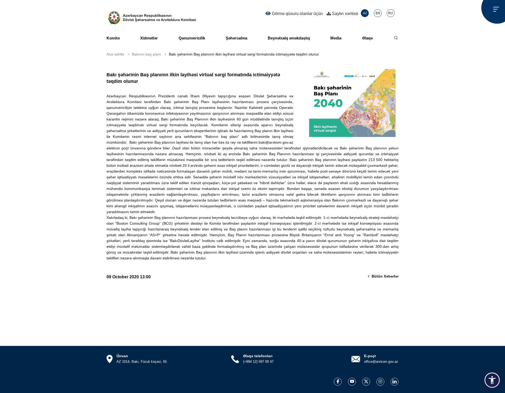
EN (378, 13)
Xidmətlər (149, 38)
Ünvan (122, 356)
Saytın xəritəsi (344, 13)
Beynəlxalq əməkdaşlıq (289, 38)
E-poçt (370, 356)
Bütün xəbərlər (385, 276)
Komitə (113, 38)
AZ (365, 13)
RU (390, 13)
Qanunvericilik (192, 38)
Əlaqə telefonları (257, 356)
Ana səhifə (115, 54)
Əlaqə (367, 38)
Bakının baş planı (146, 54)
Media (335, 38)
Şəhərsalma (236, 38)
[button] (492, 380)
